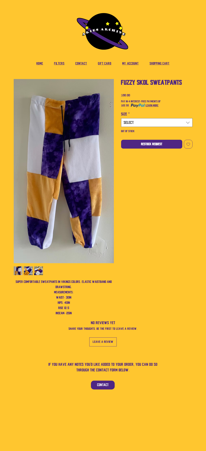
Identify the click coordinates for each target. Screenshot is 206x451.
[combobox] (157, 122)
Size (125, 114)
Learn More (152, 105)
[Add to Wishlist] (188, 144)
